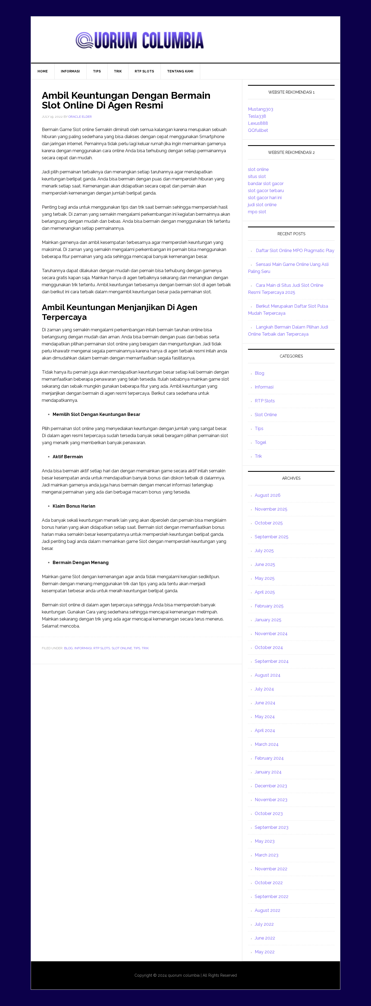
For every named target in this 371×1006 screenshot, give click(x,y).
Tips (137, 648)
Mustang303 (260, 109)
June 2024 (265, 702)
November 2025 (271, 509)
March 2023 (266, 855)
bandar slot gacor (266, 183)
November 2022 (271, 868)
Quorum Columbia (185, 39)
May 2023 (265, 841)
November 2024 (271, 633)
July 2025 (264, 550)
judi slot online (262, 204)
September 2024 (272, 661)
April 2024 (265, 730)
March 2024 (267, 744)
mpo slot (257, 211)
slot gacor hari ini (265, 197)
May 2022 (265, 951)
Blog (68, 648)
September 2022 (271, 896)
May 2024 (265, 716)
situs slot (257, 176)
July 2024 (264, 689)
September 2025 (271, 536)
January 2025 (268, 619)
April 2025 (265, 592)
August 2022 (267, 910)
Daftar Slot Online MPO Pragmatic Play (295, 250)
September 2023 (271, 827)
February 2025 (269, 606)
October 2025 (269, 523)
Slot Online (122, 648)
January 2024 (268, 772)
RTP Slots (101, 648)
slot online (258, 169)
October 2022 (269, 882)
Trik (145, 648)
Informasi (83, 648)
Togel (260, 442)
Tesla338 (257, 116)
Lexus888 (258, 123)
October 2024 (269, 647)
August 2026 (268, 495)
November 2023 (271, 799)
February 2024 (269, 758)
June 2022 (265, 938)
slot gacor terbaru (266, 190)
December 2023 (271, 785)
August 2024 (268, 675)
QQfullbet (258, 130)
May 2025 (265, 578)
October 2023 (269, 813)
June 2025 (265, 564)
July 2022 (264, 924)
